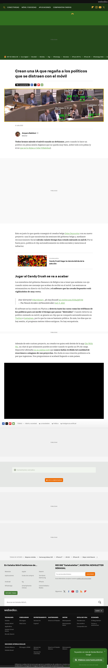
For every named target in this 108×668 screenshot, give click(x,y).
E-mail (42, 85)
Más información (69, 666)
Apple (24, 571)
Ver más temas (10, 593)
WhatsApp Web (98, 57)
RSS (81, 591)
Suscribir (90, 574)
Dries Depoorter (72, 233)
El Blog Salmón (96, 620)
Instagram (96, 7)
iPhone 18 (87, 57)
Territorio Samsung (42, 576)
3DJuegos (22, 620)
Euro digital (24, 57)
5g (23, 582)
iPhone (41, 582)
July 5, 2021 (60, 303)
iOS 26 (68, 557)
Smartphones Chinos (27, 587)
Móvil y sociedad (31, 423)
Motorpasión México (66, 648)
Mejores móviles (30, 557)
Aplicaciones (9, 575)
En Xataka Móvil (54, 258)
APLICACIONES (45, 7)
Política (55, 423)
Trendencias (81, 620)
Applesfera (8, 626)
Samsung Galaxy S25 (46, 557)
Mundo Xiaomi (9, 634)
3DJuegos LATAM (24, 647)
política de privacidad (84, 578)
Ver (55, 480)
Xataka (7, 620)
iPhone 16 (76, 557)
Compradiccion (82, 626)
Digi (49, 57)
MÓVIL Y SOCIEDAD (29, 7)
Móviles (42, 57)
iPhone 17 (59, 557)
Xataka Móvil (9, 623)
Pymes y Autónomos (95, 624)
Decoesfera (81, 623)
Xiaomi (41, 571)
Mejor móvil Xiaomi (89, 557)
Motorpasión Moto (66, 624)
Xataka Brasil (9, 650)
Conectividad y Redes (44, 587)
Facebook (32, 85)
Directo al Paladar (54, 620)
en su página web (42, 350)
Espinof (36, 623)
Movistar (66, 57)
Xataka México (10, 647)
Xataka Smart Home (9, 630)
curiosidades (45, 423)
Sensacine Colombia (37, 652)
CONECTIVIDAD (13, 7)
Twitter (104, 7)
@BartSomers (38, 300)
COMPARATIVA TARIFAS (62, 7)
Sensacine (37, 620)
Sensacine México (37, 648)
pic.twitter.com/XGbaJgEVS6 (71, 300)
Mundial (34, 57)
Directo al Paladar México (54, 648)
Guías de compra (28, 575)
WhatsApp (56, 57)
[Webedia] (103, 1)
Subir (97, 611)
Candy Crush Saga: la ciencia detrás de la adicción (66, 262)
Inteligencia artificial (69, 423)
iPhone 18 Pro (76, 57)
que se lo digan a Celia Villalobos (35, 148)
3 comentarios (23, 85)
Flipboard (92, 7)
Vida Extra (22, 623)
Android (7, 582)
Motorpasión (66, 620)
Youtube (100, 7)
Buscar (100, 602)
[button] (30, 133)
